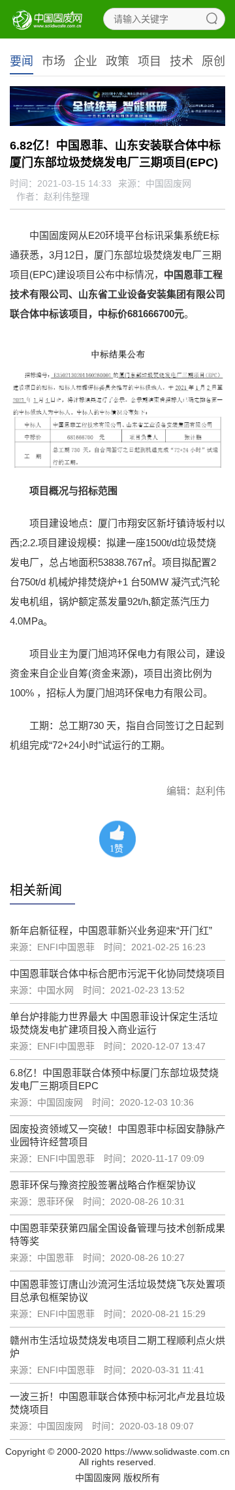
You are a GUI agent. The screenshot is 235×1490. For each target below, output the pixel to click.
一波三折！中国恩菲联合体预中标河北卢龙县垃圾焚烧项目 (117, 1403)
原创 (213, 61)
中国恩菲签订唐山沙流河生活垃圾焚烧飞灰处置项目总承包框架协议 (117, 1291)
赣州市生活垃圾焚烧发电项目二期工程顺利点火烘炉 (117, 1347)
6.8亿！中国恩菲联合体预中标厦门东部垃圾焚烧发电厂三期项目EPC (114, 1079)
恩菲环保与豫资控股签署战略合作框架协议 (103, 1184)
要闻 (21, 61)
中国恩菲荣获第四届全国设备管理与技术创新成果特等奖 (117, 1234)
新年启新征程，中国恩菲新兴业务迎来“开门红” (111, 930)
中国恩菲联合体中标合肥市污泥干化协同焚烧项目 (117, 973)
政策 (117, 61)
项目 (149, 61)
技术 (181, 61)
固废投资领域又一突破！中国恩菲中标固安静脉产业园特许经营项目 (117, 1135)
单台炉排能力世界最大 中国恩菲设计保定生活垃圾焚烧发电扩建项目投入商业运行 (114, 1023)
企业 (85, 61)
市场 (53, 61)
